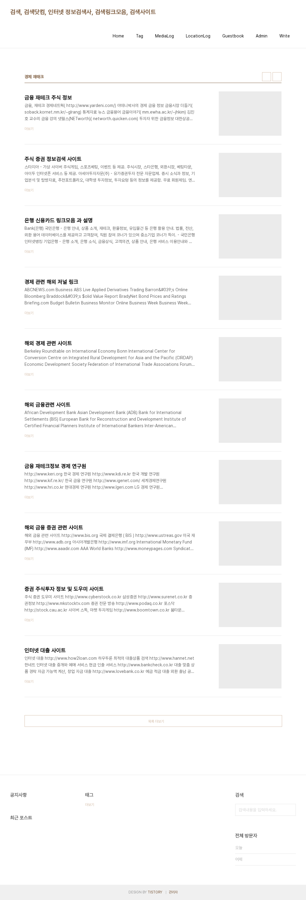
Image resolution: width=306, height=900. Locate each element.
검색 (290, 810)
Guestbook (233, 36)
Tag (139, 36)
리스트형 (277, 76)
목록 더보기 (156, 721)
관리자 (173, 892)
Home (118, 36)
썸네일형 (266, 76)
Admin (261, 36)
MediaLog (164, 36)
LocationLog (198, 36)
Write (284, 36)
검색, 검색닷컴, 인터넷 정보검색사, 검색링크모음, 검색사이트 (83, 12)
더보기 (89, 805)
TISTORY (155, 892)
